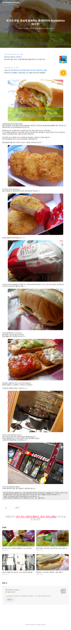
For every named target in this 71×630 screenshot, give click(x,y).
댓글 (4, 583)
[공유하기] (8, 508)
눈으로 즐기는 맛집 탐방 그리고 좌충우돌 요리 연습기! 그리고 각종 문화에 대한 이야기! (28, 596)
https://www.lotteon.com (11, 54)
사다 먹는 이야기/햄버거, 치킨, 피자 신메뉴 (36, 516)
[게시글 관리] (11, 508)
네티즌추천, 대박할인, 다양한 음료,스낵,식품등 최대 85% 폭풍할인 (24, 73)
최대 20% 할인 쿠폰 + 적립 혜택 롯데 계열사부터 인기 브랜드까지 (24, 59)
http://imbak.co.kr (9, 67)
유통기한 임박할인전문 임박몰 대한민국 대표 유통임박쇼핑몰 (25, 70)
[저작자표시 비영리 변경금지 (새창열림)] (23, 508)
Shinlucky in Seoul (10, 2)
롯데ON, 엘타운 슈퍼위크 (13, 57)
